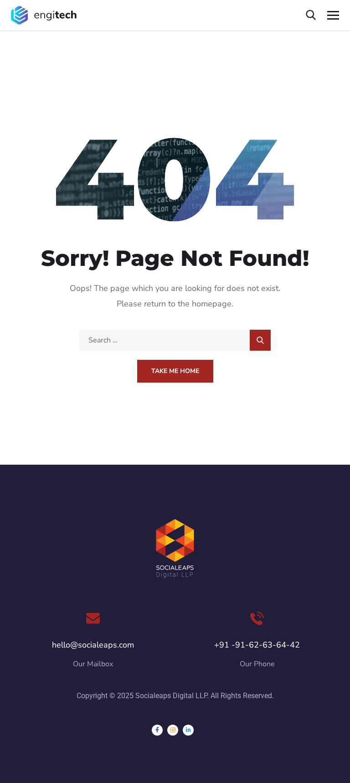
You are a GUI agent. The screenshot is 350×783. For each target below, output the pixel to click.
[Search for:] (175, 340)
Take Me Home (175, 371)
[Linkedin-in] (188, 730)
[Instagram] (172, 730)
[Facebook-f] (157, 730)
